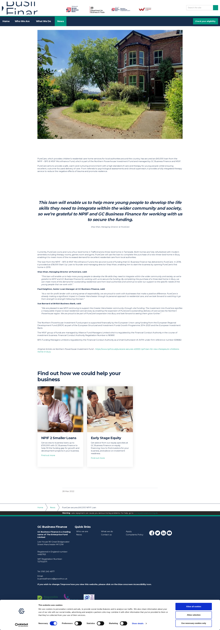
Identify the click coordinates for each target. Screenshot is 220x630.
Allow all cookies (193, 606)
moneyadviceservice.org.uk (145, 513)
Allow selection (194, 615)
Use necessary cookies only (193, 623)
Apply (129, 531)
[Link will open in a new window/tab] (151, 533)
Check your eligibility (205, 21)
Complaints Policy (134, 535)
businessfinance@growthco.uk (52, 578)
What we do (107, 531)
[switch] (78, 623)
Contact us (106, 535)
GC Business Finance (20, 8)
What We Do (43, 21)
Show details (137, 623)
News (60, 21)
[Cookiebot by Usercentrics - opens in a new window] (21, 625)
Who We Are (22, 21)
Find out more (48, 455)
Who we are (82, 531)
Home (6, 21)
